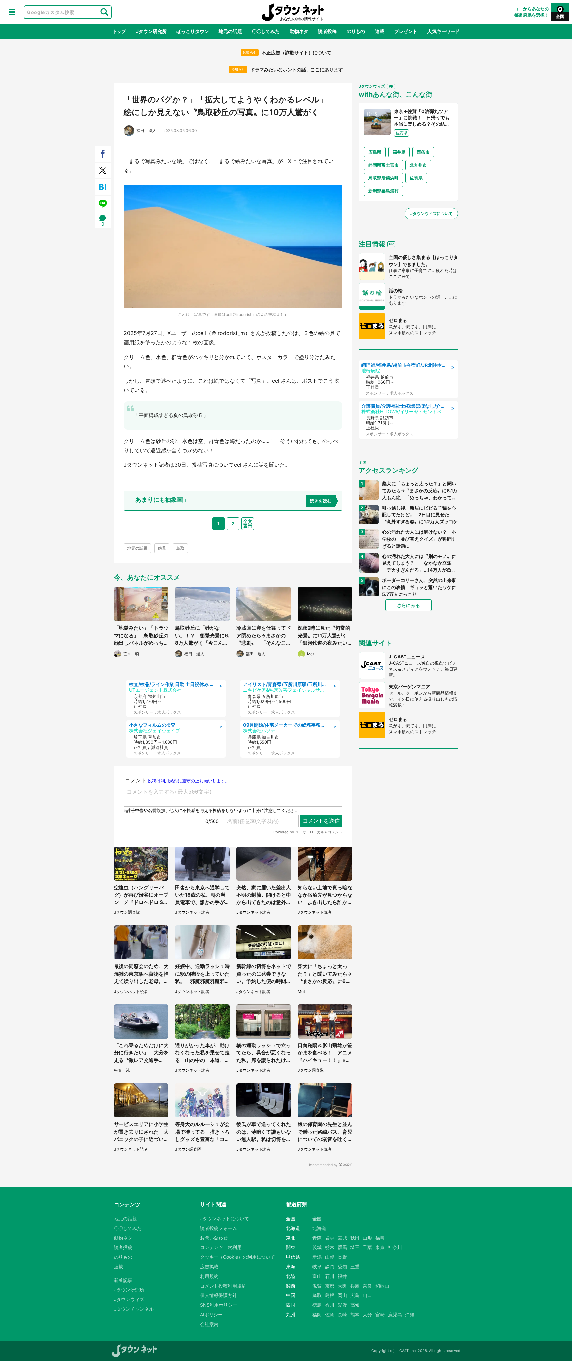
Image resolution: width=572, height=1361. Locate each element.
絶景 (162, 548)
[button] (12, 12)
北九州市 (418, 165)
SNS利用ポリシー (218, 1305)
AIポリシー (211, 1314)
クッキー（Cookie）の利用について (237, 1257)
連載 (379, 31)
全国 (317, 1218)
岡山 (342, 1295)
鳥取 (180, 548)
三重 (354, 1266)
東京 (380, 1247)
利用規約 (209, 1276)
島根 (329, 1295)
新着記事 (123, 1280)
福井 (342, 1276)
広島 (354, 1295)
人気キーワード (443, 31)
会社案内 (209, 1324)
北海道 (319, 1228)
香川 (329, 1305)
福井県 (399, 152)
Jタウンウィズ (129, 1299)
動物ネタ (299, 31)
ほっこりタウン (192, 31)
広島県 (374, 152)
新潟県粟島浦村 (383, 190)
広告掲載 (209, 1266)
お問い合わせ (214, 1237)
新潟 (317, 1257)
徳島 (317, 1305)
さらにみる (408, 605)
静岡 (329, 1266)
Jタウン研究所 (151, 31)
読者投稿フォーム (218, 1228)
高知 (354, 1305)
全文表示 (247, 523)
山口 (367, 1295)
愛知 (342, 1266)
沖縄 (409, 1314)
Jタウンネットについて (224, 1218)
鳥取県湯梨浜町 (383, 177)
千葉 (367, 1247)
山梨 (329, 1257)
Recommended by (323, 1165)
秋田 (354, 1237)
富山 (317, 1276)
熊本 (354, 1314)
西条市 (423, 152)
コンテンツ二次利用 (221, 1247)
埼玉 (354, 1247)
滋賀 (317, 1285)
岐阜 (317, 1266)
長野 (342, 1257)
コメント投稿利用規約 (223, 1285)
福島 (380, 1237)
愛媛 (342, 1305)
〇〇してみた (266, 31)
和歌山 (382, 1285)
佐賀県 (416, 177)
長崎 (342, 1314)
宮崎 (380, 1314)
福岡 (317, 1314)
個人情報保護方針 (218, 1295)
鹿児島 (395, 1314)
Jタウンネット (292, 12)
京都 (329, 1285)
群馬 (342, 1247)
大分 (367, 1314)
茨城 (317, 1247)
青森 (317, 1237)
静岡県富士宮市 (383, 165)
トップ (119, 31)
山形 (367, 1237)
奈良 (367, 1285)
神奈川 (395, 1247)
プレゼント (405, 31)
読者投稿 (327, 31)
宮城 (342, 1237)
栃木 (329, 1247)
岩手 (329, 1237)
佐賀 (329, 1314)
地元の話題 (230, 31)
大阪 (342, 1285)
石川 (329, 1276)
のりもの (356, 31)
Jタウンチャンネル (134, 1309)
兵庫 (354, 1285)
